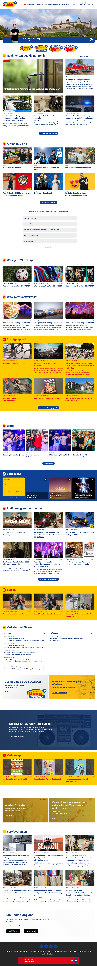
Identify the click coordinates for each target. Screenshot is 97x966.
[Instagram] (46, 946)
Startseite (25, 4)
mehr (44, 633)
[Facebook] (41, 946)
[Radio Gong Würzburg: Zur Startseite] (10, 4)
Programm (39, 4)
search (93, 4)
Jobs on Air (65, 4)
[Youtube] (51, 946)
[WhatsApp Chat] (91, 39)
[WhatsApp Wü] (56, 946)
